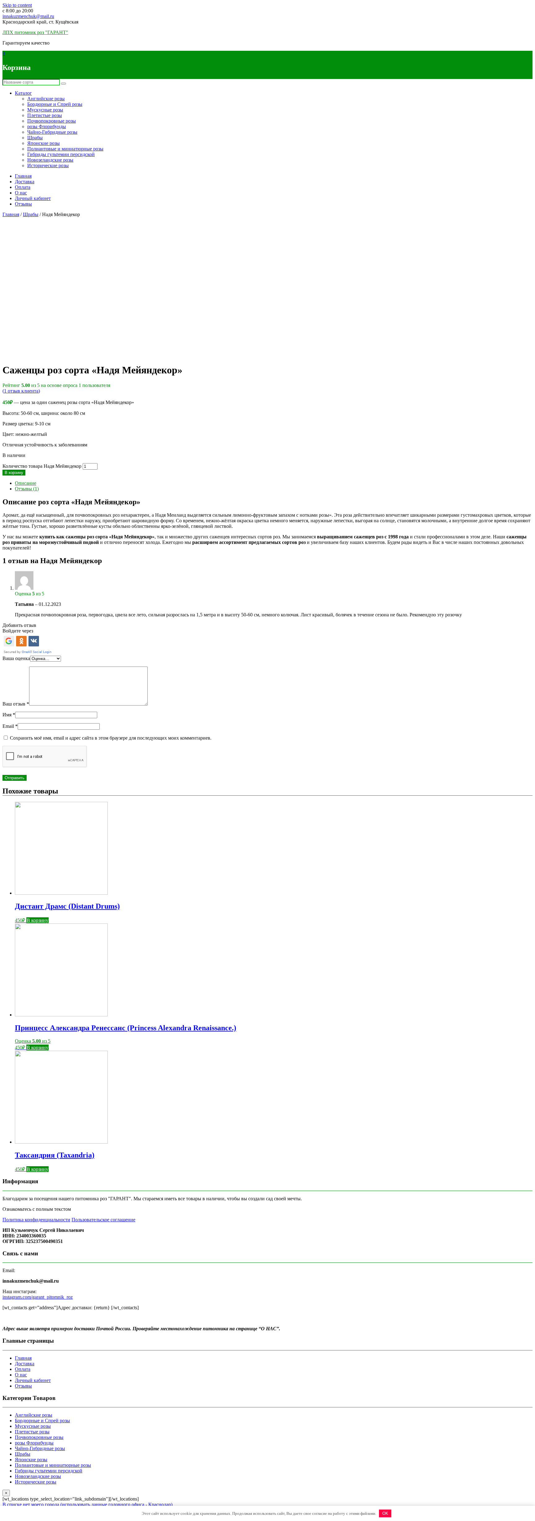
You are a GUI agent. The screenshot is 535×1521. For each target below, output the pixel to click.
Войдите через (17, 630)
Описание (25, 483)
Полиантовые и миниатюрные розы (65, 148)
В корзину (14, 472)
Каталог (23, 93)
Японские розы (43, 143)
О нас (21, 192)
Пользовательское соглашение (103, 1219)
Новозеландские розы (50, 160)
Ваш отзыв (15, 703)
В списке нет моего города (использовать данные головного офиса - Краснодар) (87, 1504)
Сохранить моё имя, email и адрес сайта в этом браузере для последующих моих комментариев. (110, 738)
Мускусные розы (45, 109)
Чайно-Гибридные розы (52, 132)
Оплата (22, 187)
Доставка (24, 181)
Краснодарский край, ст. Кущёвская (40, 21)
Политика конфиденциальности (36, 1219)
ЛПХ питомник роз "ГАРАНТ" (35, 32)
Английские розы (46, 98)
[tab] (274, 483)
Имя (8, 714)
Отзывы (23, 203)
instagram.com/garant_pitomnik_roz (37, 1297)
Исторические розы (48, 165)
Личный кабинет (33, 198)
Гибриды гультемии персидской (61, 154)
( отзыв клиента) (21, 390)
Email (10, 726)
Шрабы (35, 137)
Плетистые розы (44, 115)
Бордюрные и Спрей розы (54, 104)
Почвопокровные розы (51, 121)
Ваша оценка (16, 658)
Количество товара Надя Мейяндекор (41, 466)
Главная (23, 176)
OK (385, 1513)
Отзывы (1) (27, 488)
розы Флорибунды (46, 126)
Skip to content (17, 5)
